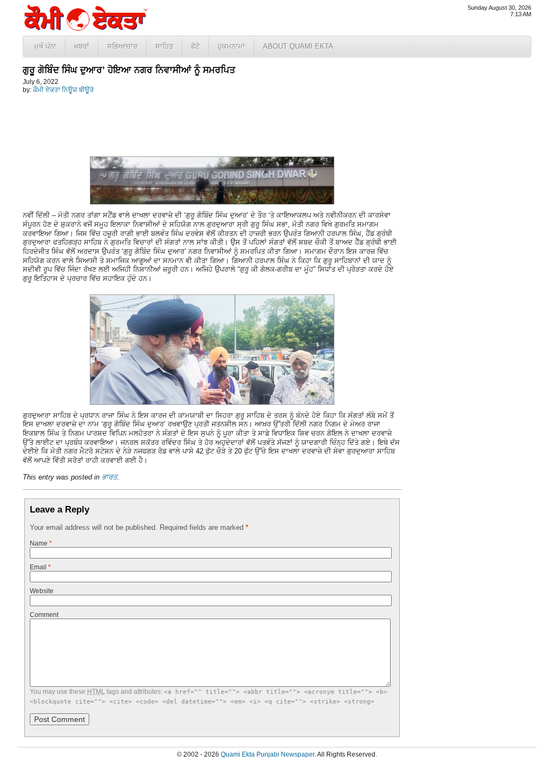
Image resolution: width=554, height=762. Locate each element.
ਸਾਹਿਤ (164, 46)
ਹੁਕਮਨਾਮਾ (231, 46)
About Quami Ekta (298, 46)
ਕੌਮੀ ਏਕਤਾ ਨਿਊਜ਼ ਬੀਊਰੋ (63, 90)
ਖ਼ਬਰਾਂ (81, 46)
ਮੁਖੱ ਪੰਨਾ (45, 46)
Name (41, 543)
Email (40, 567)
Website (42, 591)
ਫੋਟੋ (195, 46)
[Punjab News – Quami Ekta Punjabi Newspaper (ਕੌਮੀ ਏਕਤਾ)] (85, 28)
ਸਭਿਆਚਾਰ (122, 46)
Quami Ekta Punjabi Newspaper (267, 754)
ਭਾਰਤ (109, 477)
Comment (44, 615)
